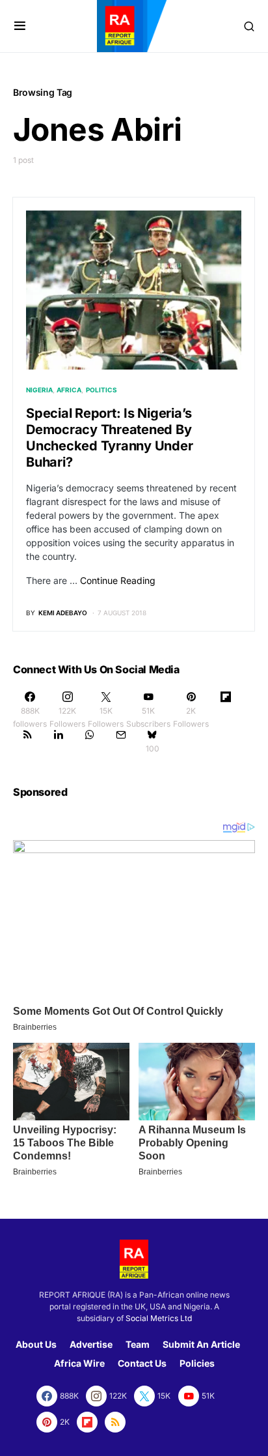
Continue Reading (117, 580)
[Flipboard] (225, 710)
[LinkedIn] (58, 741)
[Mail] (121, 741)
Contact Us (142, 1363)
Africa (69, 390)
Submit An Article (201, 1344)
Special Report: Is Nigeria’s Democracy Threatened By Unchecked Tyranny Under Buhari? (109, 437)
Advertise (91, 1344)
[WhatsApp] (89, 741)
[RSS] (27, 741)
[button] (20, 26)
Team (138, 1344)
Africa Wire (79, 1363)
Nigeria (39, 390)
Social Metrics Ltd (159, 1318)
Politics (101, 390)
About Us (36, 1344)
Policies (197, 1363)
